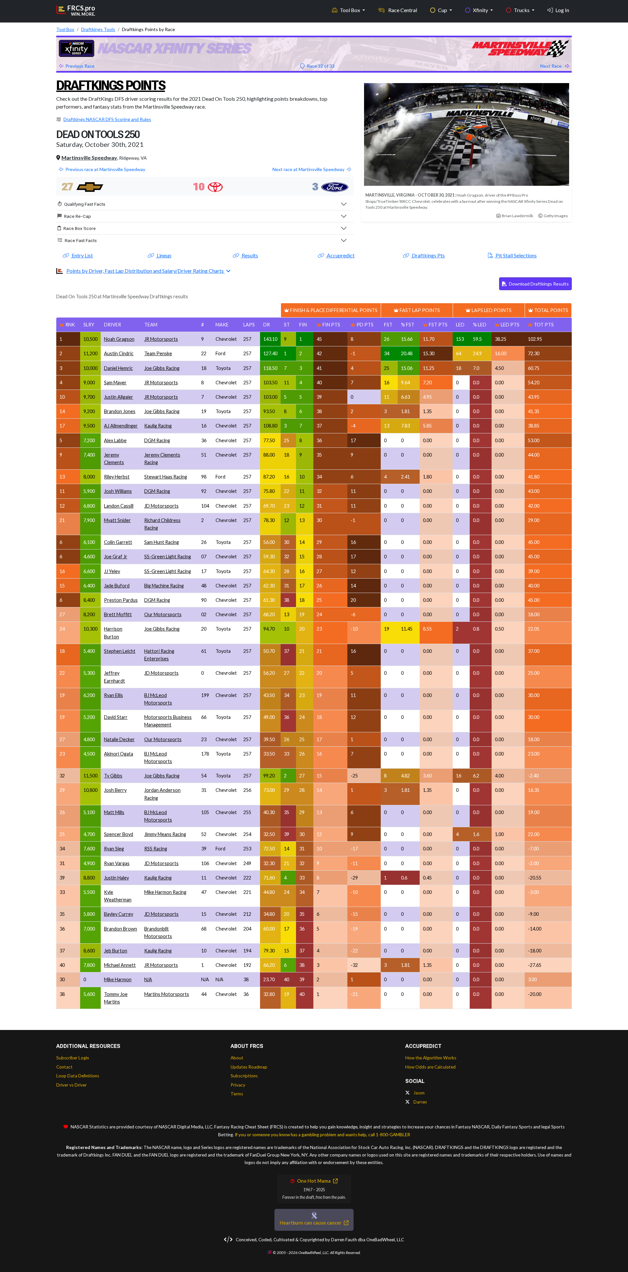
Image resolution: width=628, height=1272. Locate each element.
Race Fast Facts (81, 240)
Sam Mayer (115, 382)
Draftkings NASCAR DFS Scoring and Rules (107, 119)
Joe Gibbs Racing (162, 368)
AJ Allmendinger (121, 425)
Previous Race (80, 66)
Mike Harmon (117, 979)
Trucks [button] (522, 10)
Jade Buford (117, 585)
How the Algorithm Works (430, 1057)
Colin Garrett (118, 542)
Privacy (238, 1085)
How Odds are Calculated (430, 1067)
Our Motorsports (163, 614)
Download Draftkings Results (538, 284)
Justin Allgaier (118, 397)
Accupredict (340, 255)
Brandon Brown (120, 929)
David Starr (116, 717)
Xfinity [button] (481, 10)
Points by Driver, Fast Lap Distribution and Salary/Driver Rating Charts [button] (145, 271)
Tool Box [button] (350, 10)
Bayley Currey (118, 914)
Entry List (82, 255)
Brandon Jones (119, 411)
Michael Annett (120, 965)
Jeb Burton (115, 950)
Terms (237, 1093)
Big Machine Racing (164, 585)
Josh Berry (115, 790)
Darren (419, 1102)
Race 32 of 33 (320, 66)
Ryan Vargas (117, 863)
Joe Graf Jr (115, 556)
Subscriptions (244, 1075)
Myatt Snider (117, 520)
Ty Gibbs (113, 775)
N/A (148, 979)
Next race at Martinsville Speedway (308, 169)
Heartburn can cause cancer (311, 1223)
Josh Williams (118, 491)
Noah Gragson (119, 339)
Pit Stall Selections (516, 255)
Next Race (551, 66)
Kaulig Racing (158, 425)
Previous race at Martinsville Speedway (105, 169)
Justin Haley (116, 877)
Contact (64, 1067)
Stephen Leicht (119, 651)
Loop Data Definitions (77, 1075)
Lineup (163, 255)
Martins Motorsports (166, 994)
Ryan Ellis (113, 695)
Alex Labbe (115, 440)
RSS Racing (155, 848)
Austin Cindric (118, 353)
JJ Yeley (112, 571)
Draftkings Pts (428, 255)
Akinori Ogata (118, 754)
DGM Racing (157, 440)
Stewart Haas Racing (165, 476)
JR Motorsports (161, 339)
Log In (562, 10)
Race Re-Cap (77, 216)
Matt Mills (114, 812)
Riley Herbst (117, 476)
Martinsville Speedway (89, 157)
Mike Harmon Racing (165, 892)
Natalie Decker (119, 739)
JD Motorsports (161, 506)
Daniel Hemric (118, 368)
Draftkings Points (110, 85)
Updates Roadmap (249, 1067)
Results (249, 255)
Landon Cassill (118, 506)
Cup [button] (443, 10)
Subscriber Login (72, 1057)
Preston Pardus (121, 600)
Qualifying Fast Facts (84, 204)
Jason (418, 1092)
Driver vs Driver (71, 1085)
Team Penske (158, 353)
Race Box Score (79, 228)
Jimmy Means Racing (165, 834)
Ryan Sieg (114, 848)
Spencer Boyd (118, 834)
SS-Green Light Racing (167, 556)
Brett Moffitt (118, 614)
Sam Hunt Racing (161, 542)
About (237, 1057)
